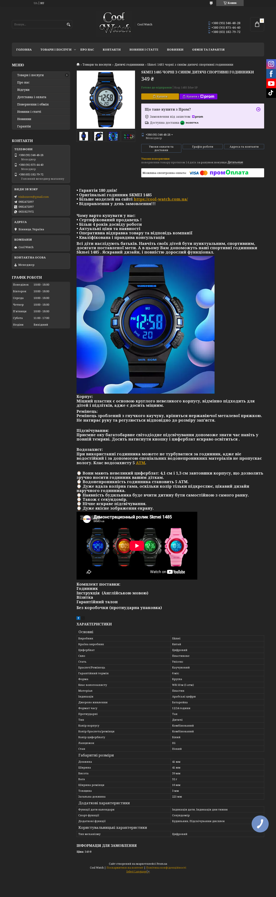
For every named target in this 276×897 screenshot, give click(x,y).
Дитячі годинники (129, 64)
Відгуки (23, 90)
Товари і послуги (56, 49)
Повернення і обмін (33, 104)
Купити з (193, 96)
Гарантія (24, 126)
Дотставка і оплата (31, 97)
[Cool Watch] (114, 24)
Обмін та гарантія (208, 49)
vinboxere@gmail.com (33, 196)
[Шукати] (68, 24)
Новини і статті (143, 49)
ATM (140, 462)
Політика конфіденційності (166, 867)
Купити (162, 96)
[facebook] (78, 619)
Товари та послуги (97, 64)
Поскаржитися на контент (125, 867)
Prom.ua (162, 864)
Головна (24, 49)
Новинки (175, 49)
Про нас (87, 49)
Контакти (112, 49)
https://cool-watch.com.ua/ (161, 199)
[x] (83, 619)
